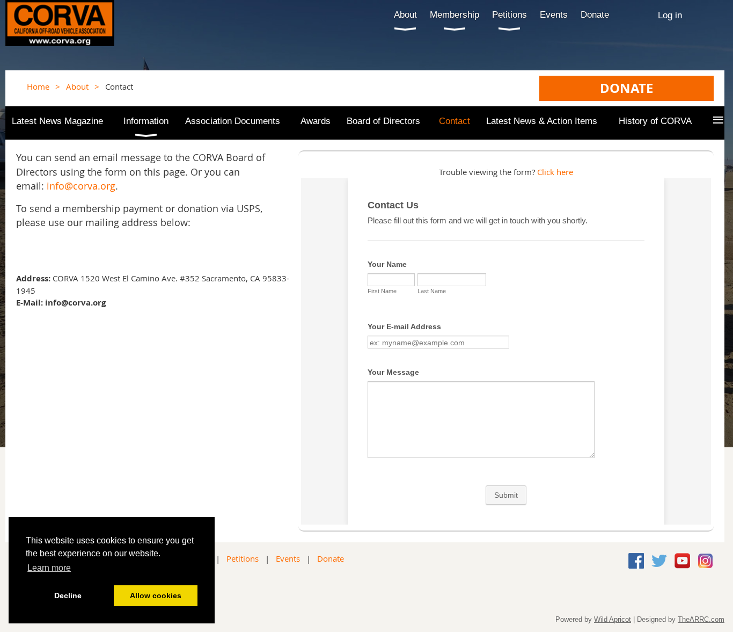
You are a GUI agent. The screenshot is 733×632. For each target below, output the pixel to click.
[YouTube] (682, 561)
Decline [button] (68, 595)
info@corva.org (81, 185)
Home (38, 86)
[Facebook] (636, 561)
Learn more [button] (49, 567)
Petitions (242, 558)
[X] (659, 561)
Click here (555, 171)
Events (288, 558)
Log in (670, 15)
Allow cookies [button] (155, 595)
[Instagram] (705, 561)
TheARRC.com (701, 619)
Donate (330, 558)
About (77, 86)
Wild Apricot (612, 619)
